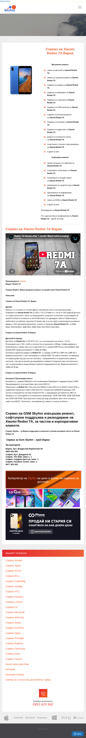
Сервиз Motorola (15, 617)
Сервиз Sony (13, 653)
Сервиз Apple (13, 565)
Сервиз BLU (12, 576)
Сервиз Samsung (15, 648)
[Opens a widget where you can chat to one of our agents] (77, 734)
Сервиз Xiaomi (14, 659)
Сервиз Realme (14, 643)
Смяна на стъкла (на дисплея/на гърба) (28, 679)
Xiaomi (23, 281)
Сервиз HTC (13, 591)
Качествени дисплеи (17, 664)
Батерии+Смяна (15, 674)
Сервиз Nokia (13, 622)
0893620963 (5, 1)
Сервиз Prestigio (15, 638)
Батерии (10, 669)
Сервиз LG (12, 607)
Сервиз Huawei (14, 596)
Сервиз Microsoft (15, 612)
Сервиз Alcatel (14, 560)
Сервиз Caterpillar (16, 581)
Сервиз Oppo (13, 633)
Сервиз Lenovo (14, 601)
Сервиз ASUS (13, 570)
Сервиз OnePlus (15, 627)
